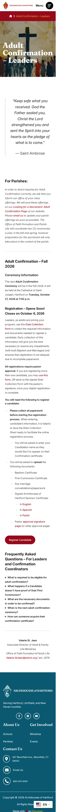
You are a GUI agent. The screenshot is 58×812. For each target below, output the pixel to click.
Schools (7, 734)
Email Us (18, 770)
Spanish (27, 509)
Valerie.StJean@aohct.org (21, 657)
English (26, 504)
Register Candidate (20, 539)
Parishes (8, 741)
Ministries (35, 734)
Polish (26, 515)
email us (18, 215)
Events (34, 741)
